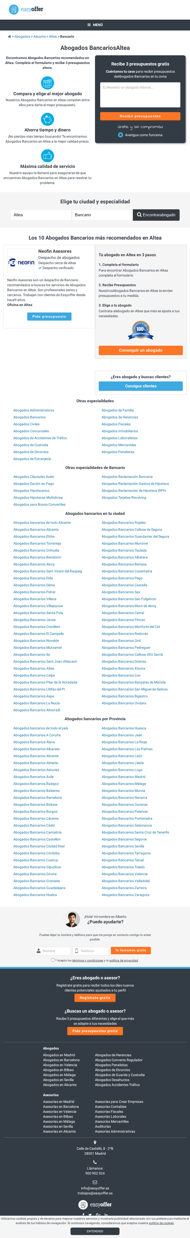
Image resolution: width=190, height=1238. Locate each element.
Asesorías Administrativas (115, 1131)
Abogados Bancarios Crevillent (36, 627)
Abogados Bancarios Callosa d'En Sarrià (132, 654)
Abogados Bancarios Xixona (123, 668)
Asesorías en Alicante (59, 1131)
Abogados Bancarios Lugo (122, 770)
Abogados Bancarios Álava (34, 742)
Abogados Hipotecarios (31, 491)
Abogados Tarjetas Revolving (124, 497)
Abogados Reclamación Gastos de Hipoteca (135, 484)
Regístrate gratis (95, 998)
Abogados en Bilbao (58, 1070)
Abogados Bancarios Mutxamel (37, 648)
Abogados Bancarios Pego (122, 578)
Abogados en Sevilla (58, 1080)
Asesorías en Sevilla (58, 1126)
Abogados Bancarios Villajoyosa (38, 606)
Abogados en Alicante (59, 1085)
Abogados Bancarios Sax (121, 592)
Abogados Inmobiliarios (120, 431)
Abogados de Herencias (120, 417)
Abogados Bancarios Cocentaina (127, 571)
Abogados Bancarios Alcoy (34, 564)
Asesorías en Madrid (58, 1102)
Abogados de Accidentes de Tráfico (40, 438)
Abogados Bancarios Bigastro (125, 696)
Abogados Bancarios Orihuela (36, 550)
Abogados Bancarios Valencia (125, 874)
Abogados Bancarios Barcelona (37, 798)
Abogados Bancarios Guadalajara (39, 888)
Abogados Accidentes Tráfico (117, 1085)
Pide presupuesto (49, 316)
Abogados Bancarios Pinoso (123, 620)
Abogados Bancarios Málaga (124, 784)
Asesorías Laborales (110, 1116)
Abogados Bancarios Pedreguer (126, 648)
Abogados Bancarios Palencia (125, 811)
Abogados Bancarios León (122, 756)
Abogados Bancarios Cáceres (36, 818)
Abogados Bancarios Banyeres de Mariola (134, 682)
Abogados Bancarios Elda (33, 578)
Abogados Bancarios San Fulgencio (129, 599)
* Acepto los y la (96, 960)
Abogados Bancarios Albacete (36, 749)
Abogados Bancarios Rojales (124, 523)
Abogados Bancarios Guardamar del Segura (135, 536)
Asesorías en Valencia (59, 1112)
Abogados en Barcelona (61, 1060)
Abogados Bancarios (29, 417)
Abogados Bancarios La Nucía (36, 703)
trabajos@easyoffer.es (95, 1193)
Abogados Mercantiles (119, 445)
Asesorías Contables (110, 1107)
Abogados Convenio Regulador (118, 1060)
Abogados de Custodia (30, 445)
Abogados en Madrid (59, 1055)
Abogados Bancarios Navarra (124, 798)
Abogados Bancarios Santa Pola (38, 613)
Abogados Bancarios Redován (125, 634)
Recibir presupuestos (140, 116)
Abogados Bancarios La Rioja (124, 742)
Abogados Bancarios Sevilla (123, 846)
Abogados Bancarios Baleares (36, 791)
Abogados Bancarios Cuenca (35, 860)
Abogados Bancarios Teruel (123, 860)
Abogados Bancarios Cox (121, 675)
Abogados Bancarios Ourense (124, 804)
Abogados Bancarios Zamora (124, 888)
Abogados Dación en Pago (33, 484)
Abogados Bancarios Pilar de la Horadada (45, 682)
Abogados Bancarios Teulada (124, 550)
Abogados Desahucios (112, 1080)
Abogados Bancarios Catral (123, 613)
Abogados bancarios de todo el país (40, 728)
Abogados (51, 1048)
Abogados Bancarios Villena (34, 599)
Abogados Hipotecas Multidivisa (38, 497)
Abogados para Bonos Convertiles (39, 504)
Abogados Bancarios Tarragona (126, 853)
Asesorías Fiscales (109, 1112)
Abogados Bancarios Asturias (36, 770)
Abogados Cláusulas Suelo (33, 477)
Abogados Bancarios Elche (33, 536)
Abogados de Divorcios (30, 452)
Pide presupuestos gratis (95, 1031)
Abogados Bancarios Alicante (36, 529)
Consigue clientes (141, 386)
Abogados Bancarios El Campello (38, 634)
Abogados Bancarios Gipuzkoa (37, 867)
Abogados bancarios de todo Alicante (42, 523)
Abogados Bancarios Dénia (34, 585)
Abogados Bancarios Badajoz (36, 784)
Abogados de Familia (118, 410)
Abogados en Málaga (59, 1075)
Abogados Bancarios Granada (36, 881)
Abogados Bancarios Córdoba (36, 853)
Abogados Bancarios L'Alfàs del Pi (39, 689)
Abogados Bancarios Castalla (124, 585)
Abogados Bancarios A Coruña (37, 735)
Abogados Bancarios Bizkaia (35, 804)
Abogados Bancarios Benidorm (37, 557)
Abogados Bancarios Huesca (124, 728)
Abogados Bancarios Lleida (123, 763)
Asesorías (51, 1095)
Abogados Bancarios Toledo (123, 867)
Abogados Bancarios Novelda (36, 641)
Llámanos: (95, 1168)
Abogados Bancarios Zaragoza (125, 895)
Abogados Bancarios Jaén (122, 735)
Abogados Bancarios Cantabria (37, 832)
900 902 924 (95, 1173)
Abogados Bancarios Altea (33, 668)
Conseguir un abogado (141, 350)
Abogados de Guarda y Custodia (120, 1075)
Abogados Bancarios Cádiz (34, 825)
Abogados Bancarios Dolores (124, 661)
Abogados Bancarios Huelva (35, 895)
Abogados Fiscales (116, 424)
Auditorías (103, 1126)
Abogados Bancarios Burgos (35, 811)
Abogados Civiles (26, 424)
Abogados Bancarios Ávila (33, 777)
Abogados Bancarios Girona (35, 874)
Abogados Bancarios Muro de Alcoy (129, 606)
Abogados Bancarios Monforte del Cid (131, 627)
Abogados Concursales (31, 431)
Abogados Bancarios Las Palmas (127, 749)
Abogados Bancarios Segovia (124, 839)
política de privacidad (123, 960)
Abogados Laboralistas (120, 438)
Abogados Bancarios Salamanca (127, 825)
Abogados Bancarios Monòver (125, 543)
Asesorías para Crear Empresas (119, 1102)
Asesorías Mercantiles (112, 1121)
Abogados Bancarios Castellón (37, 839)
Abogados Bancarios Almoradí (36, 710)
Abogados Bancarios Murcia (123, 791)
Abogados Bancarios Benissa (124, 564)
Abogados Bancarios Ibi (31, 654)
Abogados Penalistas (118, 452)
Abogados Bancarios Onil (121, 641)
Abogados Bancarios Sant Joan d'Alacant (45, 661)
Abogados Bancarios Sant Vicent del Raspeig (47, 571)
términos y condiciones (87, 960)
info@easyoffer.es (95, 1188)
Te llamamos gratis (130, 950)
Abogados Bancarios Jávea (34, 620)
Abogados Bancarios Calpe (34, 675)
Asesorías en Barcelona (61, 1107)
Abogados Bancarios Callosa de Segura (132, 529)
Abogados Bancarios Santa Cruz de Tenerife (135, 832)
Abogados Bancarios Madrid (123, 777)
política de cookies (161, 1223)
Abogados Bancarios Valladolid (126, 881)
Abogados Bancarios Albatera (125, 557)
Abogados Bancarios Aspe (33, 696)
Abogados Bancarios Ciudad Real (39, 846)
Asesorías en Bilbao (58, 1116)
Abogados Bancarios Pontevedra (127, 818)
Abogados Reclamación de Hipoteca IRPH (134, 491)
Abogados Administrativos (33, 410)
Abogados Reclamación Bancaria (127, 477)
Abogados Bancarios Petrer (34, 592)
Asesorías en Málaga (59, 1121)
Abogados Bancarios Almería (35, 763)
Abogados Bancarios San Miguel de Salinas (135, 689)
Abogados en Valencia (60, 1065)
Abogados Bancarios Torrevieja (37, 543)
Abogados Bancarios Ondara (124, 703)
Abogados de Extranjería (32, 459)
